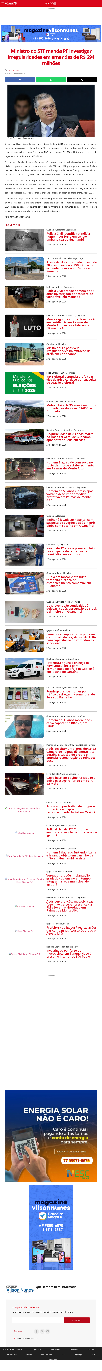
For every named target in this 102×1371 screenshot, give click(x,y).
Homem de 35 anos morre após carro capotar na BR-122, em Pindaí (69, 723)
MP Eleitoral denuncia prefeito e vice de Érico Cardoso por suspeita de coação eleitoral (71, 379)
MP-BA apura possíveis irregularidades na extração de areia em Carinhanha (68, 351)
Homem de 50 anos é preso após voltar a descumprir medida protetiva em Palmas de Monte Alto (69, 495)
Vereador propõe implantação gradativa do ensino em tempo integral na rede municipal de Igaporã (68, 879)
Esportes (91, 1350)
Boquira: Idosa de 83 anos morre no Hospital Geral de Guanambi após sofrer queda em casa (69, 437)
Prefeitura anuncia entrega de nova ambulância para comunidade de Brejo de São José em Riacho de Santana (70, 667)
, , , (65, 430)
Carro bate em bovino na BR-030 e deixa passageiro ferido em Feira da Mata (70, 781)
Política (29, 1355)
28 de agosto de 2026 (56, 244)
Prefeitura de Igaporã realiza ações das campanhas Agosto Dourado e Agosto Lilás (71, 930)
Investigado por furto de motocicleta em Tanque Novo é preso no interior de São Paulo (69, 953)
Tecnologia (53, 1360)
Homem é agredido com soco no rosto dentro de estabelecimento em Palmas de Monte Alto (70, 465)
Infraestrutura (12, 1355)
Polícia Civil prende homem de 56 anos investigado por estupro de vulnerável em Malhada (70, 294)
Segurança (78, 1355)
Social (93, 1355)
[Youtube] (47, 1331)
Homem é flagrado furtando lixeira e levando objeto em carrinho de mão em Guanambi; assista (71, 855)
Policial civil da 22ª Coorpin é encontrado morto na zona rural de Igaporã (71, 832)
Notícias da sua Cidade (11, 1350)
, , (61, 229)
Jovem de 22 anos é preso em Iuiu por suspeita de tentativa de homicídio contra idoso (70, 551)
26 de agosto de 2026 (56, 731)
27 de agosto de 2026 (56, 359)
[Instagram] (42, 1331)
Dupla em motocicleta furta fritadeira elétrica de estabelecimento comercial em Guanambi (68, 581)
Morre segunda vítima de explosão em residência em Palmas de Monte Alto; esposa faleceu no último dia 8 (71, 323)
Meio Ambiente (46, 1355)
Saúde (63, 1355)
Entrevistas (55, 1350)
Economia (74, 1350)
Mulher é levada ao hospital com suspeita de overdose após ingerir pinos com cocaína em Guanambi (70, 523)
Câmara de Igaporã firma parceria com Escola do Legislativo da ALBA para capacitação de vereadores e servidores (71, 638)
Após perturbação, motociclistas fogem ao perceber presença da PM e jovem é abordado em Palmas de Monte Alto (69, 905)
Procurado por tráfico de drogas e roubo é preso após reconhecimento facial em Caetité (70, 809)
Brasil (51, 3)
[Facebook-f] (36, 1331)
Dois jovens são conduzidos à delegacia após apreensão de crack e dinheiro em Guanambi (71, 608)
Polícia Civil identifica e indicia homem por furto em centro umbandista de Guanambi (68, 236)
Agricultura (37, 1350)
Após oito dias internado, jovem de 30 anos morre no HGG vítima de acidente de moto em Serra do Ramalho (71, 266)
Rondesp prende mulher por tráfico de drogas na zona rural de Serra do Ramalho (70, 694)
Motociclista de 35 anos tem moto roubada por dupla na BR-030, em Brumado (71, 408)
